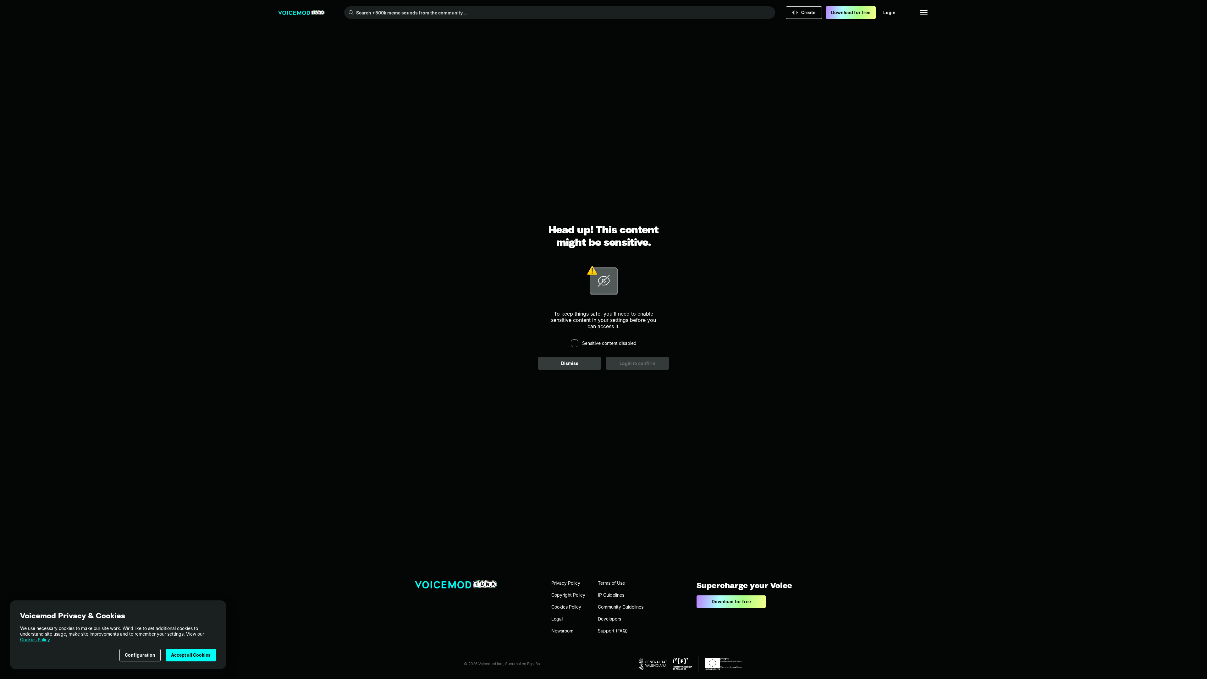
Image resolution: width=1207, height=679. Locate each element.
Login (889, 12)
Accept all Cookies (191, 655)
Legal (557, 618)
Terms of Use (611, 583)
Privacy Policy (565, 583)
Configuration (140, 655)
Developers (609, 618)
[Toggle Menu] (924, 13)
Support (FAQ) (613, 630)
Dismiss (569, 363)
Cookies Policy (35, 639)
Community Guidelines (620, 607)
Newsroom (562, 630)
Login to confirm (637, 363)
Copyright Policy (568, 595)
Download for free (850, 12)
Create (808, 12)
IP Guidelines (611, 595)
